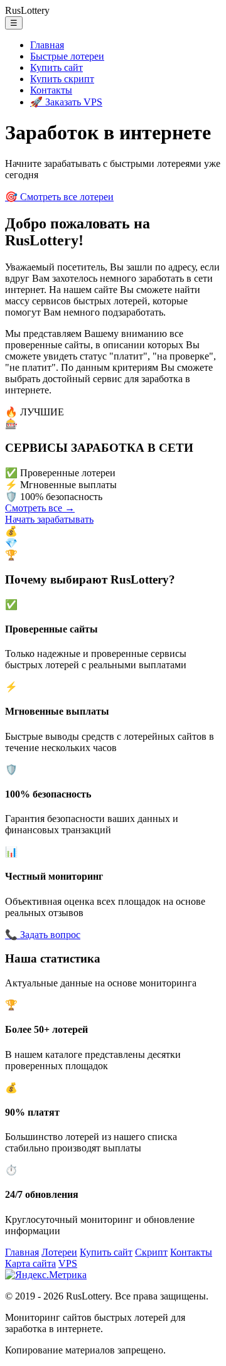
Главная (47, 45)
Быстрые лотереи (67, 56)
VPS (67, 1263)
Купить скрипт (62, 78)
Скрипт (151, 1252)
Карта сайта (30, 1263)
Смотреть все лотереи (59, 196)
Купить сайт (56, 67)
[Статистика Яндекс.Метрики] (46, 1274)
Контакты (51, 90)
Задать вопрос (42, 934)
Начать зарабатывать (49, 519)
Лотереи (59, 1252)
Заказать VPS (66, 102)
